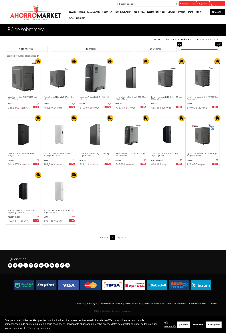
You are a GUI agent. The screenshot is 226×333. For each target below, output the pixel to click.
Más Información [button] (170, 324)
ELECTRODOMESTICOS (156, 12)
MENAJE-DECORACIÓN (176, 12)
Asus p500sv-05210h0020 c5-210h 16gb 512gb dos (164, 155)
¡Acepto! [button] (183, 324)
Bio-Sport (80, 18)
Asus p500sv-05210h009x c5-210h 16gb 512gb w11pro (21, 211)
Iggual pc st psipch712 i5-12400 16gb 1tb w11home (130, 155)
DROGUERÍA (107, 12)
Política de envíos (133, 303)
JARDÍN (198, 12)
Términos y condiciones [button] (40, 328)
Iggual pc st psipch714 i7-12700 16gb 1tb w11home (22, 98)
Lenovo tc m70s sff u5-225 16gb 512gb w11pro (21, 155)
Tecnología (139, 12)
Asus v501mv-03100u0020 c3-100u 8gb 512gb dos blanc (59, 211)
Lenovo (118, 104)
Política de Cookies (197, 303)
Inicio (157, 39)
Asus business (157, 160)
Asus (46, 160)
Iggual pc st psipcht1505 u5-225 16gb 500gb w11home (202, 155)
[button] (91, 49)
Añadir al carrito (24, 114)
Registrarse (203, 4)
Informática (183, 39)
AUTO (71, 18)
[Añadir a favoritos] (37, 103)
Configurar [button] (214, 324)
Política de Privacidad (176, 303)
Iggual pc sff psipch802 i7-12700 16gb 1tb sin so (94, 98)
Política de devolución (154, 303)
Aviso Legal (92, 303)
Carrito (218, 12)
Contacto (79, 303)
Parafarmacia (93, 12)
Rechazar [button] (198, 324)
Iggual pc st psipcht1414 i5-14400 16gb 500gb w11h (166, 98)
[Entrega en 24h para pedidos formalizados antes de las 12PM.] (38, 61)
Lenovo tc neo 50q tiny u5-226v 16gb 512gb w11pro (130, 98)
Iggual (10, 104)
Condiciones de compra (111, 303)
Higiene (81, 12)
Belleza (72, 12)
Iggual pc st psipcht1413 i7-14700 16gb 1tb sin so (202, 98)
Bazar (190, 12)
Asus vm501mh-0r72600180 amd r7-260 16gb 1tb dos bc (58, 155)
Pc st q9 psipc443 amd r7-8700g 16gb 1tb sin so (59, 98)
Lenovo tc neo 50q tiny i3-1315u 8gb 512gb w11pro (94, 155)
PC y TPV (195, 39)
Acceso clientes (188, 4)
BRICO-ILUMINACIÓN (123, 12)
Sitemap (213, 303)
